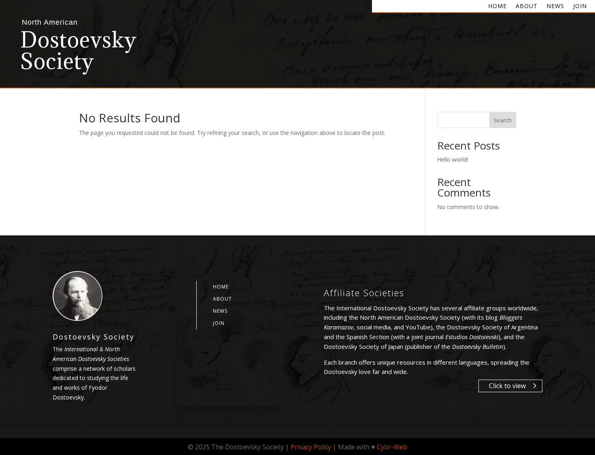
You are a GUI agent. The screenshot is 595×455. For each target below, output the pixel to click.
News (555, 6)
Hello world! (452, 159)
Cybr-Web (392, 446)
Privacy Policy (311, 446)
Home (497, 6)
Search (503, 120)
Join (580, 6)
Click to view (507, 385)
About (527, 6)
